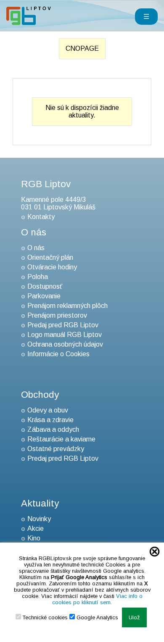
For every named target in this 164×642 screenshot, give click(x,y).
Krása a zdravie (50, 419)
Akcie (35, 528)
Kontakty (41, 216)
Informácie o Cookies (58, 354)
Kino (33, 538)
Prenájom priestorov (57, 315)
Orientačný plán (50, 257)
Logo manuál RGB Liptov (64, 334)
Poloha (37, 276)
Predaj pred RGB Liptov (62, 325)
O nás (36, 247)
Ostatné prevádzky (55, 448)
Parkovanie (44, 296)
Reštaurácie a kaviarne (61, 439)
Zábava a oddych (53, 429)
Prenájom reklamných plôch (67, 305)
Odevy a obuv (47, 410)
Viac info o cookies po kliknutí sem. (97, 599)
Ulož (134, 617)
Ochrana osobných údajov (65, 344)
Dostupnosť (44, 286)
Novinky (39, 518)
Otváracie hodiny (52, 267)
